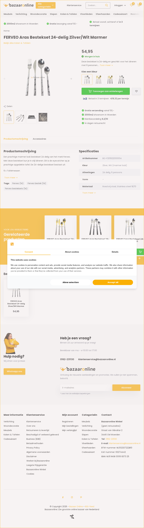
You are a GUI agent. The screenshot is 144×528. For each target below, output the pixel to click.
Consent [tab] (29, 252)
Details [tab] (115, 252)
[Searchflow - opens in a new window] (129, 244)
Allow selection (71, 282)
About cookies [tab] (72, 252)
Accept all (113, 282)
